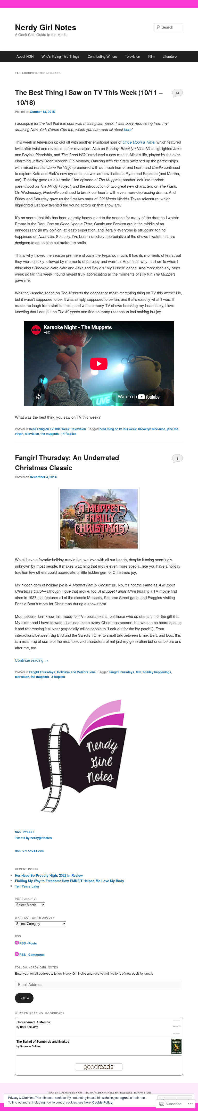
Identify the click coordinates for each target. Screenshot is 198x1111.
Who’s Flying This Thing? (60, 56)
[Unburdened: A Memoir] (176, 1033)
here (127, 129)
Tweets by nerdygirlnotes (33, 837)
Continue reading (31, 660)
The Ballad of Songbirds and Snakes (42, 1041)
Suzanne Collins (30, 1046)
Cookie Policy (102, 1102)
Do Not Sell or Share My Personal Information (118, 1093)
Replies (69, 433)
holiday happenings (157, 672)
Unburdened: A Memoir (33, 1022)
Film (151, 56)
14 (177, 92)
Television (132, 56)
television (32, 433)
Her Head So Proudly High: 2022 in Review (49, 875)
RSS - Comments (32, 954)
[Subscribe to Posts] (17, 943)
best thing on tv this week (118, 429)
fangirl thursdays (121, 672)
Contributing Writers (102, 56)
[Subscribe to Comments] (17, 954)
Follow (24, 998)
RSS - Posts (28, 943)
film (138, 672)
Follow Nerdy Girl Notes (36, 967)
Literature (170, 56)
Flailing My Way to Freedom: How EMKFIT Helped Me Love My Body (69, 880)
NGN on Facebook (29, 850)
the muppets (49, 433)
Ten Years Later (27, 886)
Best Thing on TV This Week (49, 429)
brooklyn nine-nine (151, 429)
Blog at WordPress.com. (65, 1093)
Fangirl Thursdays (42, 672)
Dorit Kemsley (29, 1027)
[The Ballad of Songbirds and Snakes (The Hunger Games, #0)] (176, 1052)
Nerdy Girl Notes (45, 26)
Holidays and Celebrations (76, 672)
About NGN (25, 56)
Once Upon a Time (138, 142)
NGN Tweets (25, 832)
